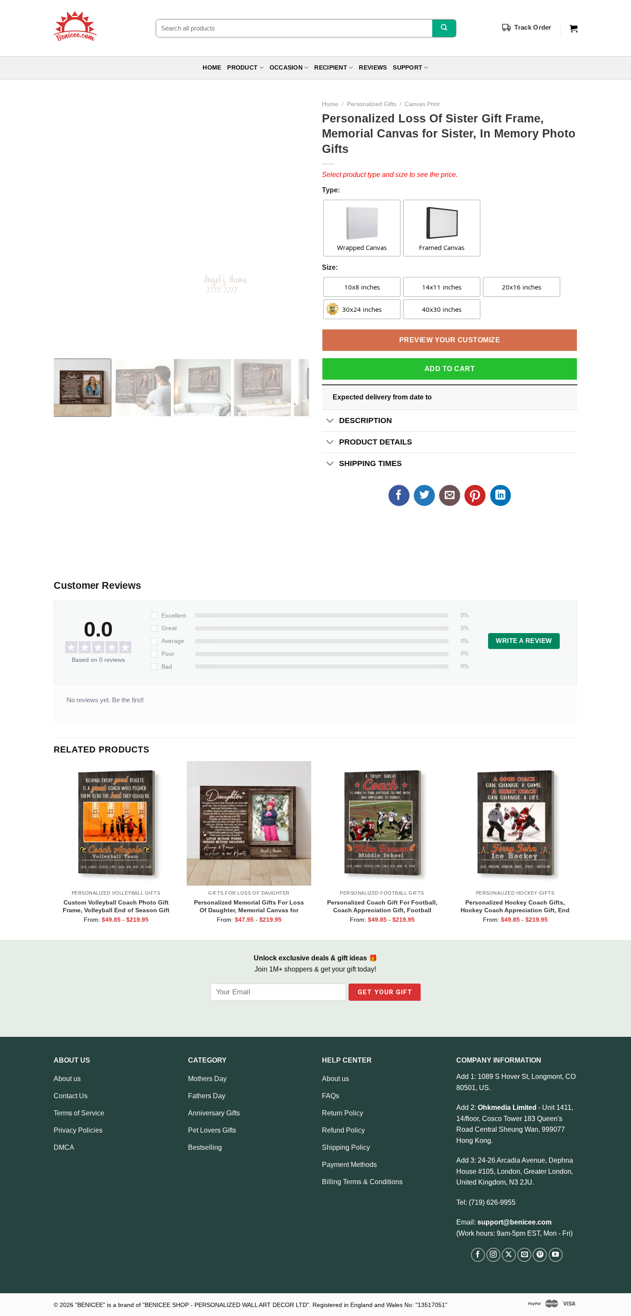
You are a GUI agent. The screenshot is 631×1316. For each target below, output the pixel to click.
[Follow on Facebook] (478, 1255)
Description (365, 420)
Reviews (373, 67)
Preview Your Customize (450, 340)
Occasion (286, 67)
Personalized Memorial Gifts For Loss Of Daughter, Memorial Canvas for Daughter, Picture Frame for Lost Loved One (249, 906)
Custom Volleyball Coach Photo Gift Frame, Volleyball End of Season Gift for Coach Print (116, 906)
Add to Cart (450, 368)
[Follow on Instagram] (493, 1255)
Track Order (532, 27)
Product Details (375, 442)
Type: (331, 190)
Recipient (330, 67)
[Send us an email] (524, 1255)
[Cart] (573, 29)
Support (407, 67)
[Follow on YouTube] (556, 1255)
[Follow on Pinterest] (540, 1255)
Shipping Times (370, 463)
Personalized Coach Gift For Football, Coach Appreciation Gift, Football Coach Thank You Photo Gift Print (382, 906)
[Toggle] (330, 421)
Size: (330, 267)
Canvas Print (422, 104)
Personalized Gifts (371, 104)
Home (212, 67)
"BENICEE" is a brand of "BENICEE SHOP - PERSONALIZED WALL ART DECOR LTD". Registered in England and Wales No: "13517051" (261, 1304)
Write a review (524, 640)
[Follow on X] (509, 1255)
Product (242, 67)
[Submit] (444, 28)
